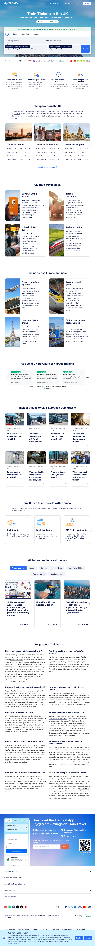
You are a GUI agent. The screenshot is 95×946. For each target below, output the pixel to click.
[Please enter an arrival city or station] (69, 40)
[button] (67, 3)
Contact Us (45, 929)
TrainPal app (81, 669)
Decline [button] (78, 938)
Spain (84, 332)
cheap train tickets (16, 659)
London (72, 776)
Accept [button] (88, 938)
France (77, 334)
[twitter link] (17, 907)
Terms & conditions (68, 929)
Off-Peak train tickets (76, 530)
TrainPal (83, 657)
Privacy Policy (81, 929)
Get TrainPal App (23, 929)
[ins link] (5, 907)
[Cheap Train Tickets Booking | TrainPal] (12, 3)
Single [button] (7, 34)
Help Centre (35, 929)
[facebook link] (13, 907)
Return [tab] (15, 34)
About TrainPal (10, 929)
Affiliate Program (45, 915)
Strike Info (55, 929)
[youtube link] (25, 907)
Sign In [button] (87, 3)
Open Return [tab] (26, 34)
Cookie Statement (13, 943)
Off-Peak (17, 113)
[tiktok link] (21, 907)
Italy (79, 332)
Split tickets (13, 530)
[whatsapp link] (9, 907)
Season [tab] (36, 34)
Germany (69, 334)
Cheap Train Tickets (15, 681)
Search (85, 49)
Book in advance (44, 530)
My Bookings (54, 3)
